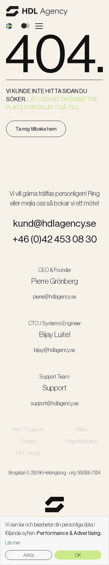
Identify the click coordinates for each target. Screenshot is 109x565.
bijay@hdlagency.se (54, 350)
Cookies (28, 441)
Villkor (81, 429)
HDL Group (28, 453)
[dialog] (54, 541)
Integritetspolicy (81, 441)
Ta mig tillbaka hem (36, 129)
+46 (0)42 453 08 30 (54, 239)
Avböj (28, 555)
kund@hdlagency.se (54, 223)
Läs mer (12, 542)
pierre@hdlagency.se (54, 297)
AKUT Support (28, 429)
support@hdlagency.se (54, 403)
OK (78, 555)
